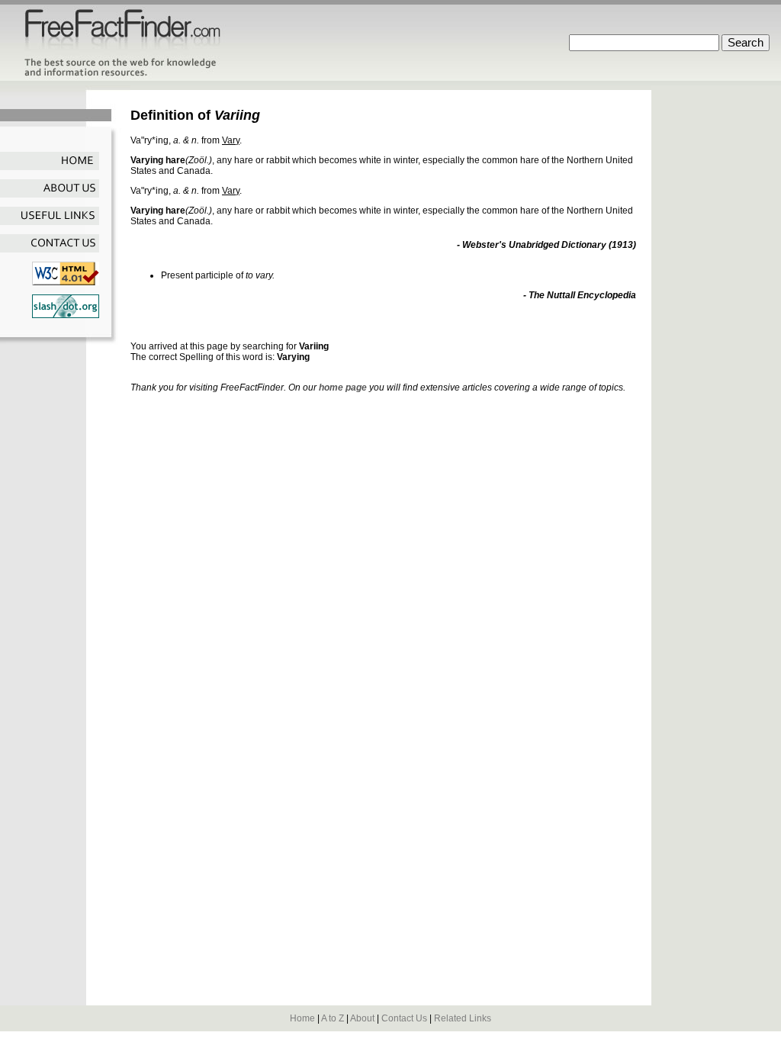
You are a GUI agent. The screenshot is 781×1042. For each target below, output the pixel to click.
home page (343, 387)
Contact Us (404, 1018)
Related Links (462, 1018)
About (362, 1018)
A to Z (332, 1018)
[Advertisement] (308, 326)
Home (302, 1018)
